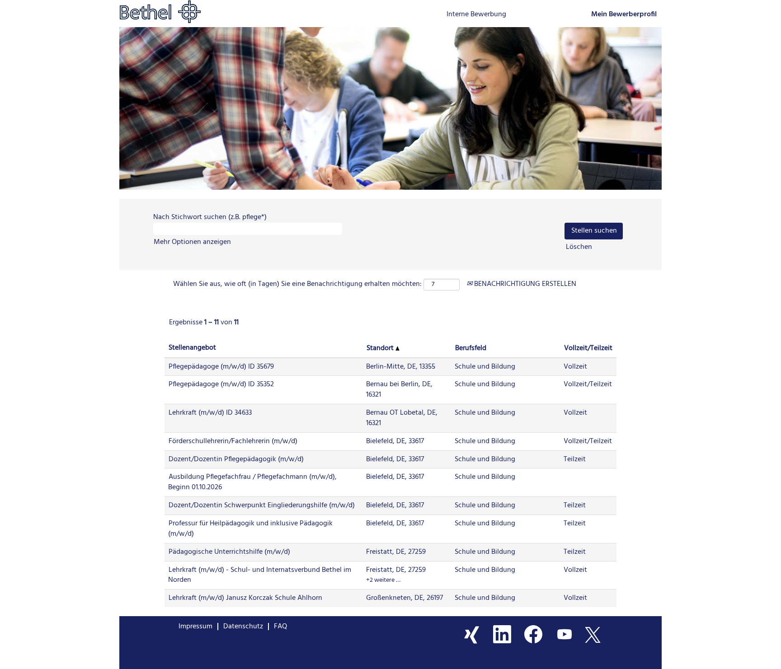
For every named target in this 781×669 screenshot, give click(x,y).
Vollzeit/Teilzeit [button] (588, 348)
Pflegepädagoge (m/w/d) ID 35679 (221, 367)
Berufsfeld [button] (470, 348)
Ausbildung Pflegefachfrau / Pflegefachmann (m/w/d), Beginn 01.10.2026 (252, 482)
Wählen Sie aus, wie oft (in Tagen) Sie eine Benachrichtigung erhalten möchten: (297, 284)
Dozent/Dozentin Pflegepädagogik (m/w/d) (236, 459)
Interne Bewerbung (476, 14)
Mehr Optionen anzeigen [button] (192, 242)
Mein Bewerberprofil (624, 14)
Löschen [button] (579, 247)
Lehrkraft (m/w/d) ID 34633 (210, 413)
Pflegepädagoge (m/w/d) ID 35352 (221, 384)
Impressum (195, 626)
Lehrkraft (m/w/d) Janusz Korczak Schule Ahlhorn (245, 598)
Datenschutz (243, 626)
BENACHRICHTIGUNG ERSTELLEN (524, 284)
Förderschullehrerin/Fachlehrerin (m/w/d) (233, 441)
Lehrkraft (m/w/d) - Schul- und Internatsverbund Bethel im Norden (259, 575)
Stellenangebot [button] (192, 348)
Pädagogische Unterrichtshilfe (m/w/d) (229, 552)
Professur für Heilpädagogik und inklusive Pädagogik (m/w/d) (250, 529)
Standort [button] (381, 348)
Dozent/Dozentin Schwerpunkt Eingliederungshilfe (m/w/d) (262, 505)
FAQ (280, 626)
